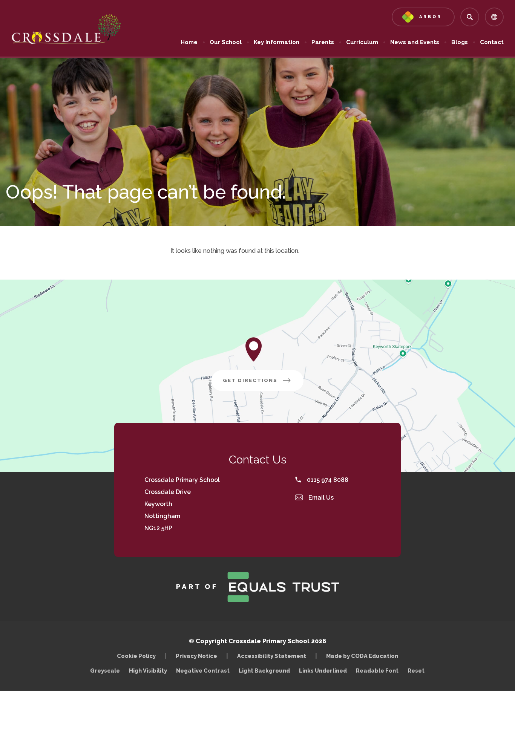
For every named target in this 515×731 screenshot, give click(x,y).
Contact (492, 42)
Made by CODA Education (364, 656)
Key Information (276, 42)
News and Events (414, 42)
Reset (416, 670)
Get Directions (263, 384)
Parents (322, 42)
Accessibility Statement (271, 656)
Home (189, 42)
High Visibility (148, 670)
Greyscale (105, 670)
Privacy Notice (196, 656)
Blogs (459, 42)
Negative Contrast (203, 670)
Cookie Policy (136, 656)
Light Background (264, 670)
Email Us (320, 497)
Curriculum (362, 42)
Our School (226, 42)
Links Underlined (323, 670)
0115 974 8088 (326, 479)
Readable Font (377, 670)
